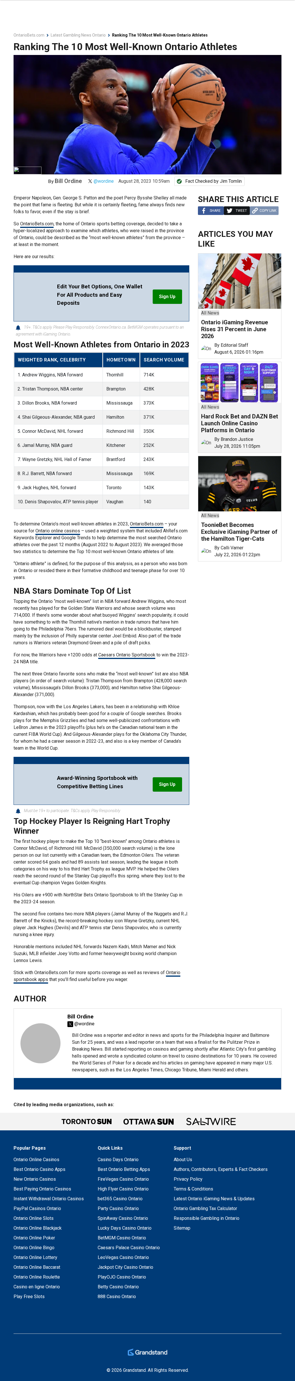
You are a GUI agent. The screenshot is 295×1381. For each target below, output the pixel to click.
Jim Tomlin (231, 181)
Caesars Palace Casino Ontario (129, 1247)
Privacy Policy (188, 1179)
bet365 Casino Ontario (120, 1198)
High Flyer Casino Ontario (123, 1189)
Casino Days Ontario (118, 1159)
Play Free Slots (29, 1296)
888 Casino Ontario (117, 1296)
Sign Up (167, 296)
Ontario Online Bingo (34, 1247)
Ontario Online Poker (34, 1238)
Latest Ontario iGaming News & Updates (214, 1198)
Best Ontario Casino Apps (39, 1169)
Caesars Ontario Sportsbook (126, 655)
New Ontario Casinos (35, 1179)
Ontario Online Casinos (36, 1159)
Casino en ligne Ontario (37, 1286)
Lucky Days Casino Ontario (125, 1228)
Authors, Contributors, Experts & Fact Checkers (221, 1169)
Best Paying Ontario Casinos (42, 1189)
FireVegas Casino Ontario (123, 1179)
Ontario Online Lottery (35, 1257)
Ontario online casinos (57, 531)
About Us (183, 1159)
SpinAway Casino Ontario (123, 1218)
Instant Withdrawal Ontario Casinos (49, 1198)
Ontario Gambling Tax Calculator (205, 1208)
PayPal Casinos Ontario (37, 1208)
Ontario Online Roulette (37, 1277)
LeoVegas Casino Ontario (123, 1257)
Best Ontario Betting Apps (124, 1169)
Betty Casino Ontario (118, 1286)
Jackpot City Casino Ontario (125, 1267)
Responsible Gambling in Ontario (206, 1218)
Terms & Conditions (193, 1189)
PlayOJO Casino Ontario (122, 1277)
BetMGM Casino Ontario (122, 1238)
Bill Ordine (68, 181)
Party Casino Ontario (118, 1208)
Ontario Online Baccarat (37, 1267)
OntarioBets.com (37, 223)
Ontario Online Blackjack (38, 1228)
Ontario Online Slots (34, 1218)
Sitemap (182, 1228)
